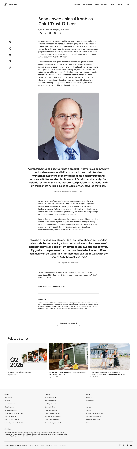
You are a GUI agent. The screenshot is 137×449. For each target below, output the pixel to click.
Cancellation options (10, 410)
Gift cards (88, 410)
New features (89, 401)
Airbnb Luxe (89, 423)
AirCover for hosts (50, 401)
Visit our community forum (53, 416)
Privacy (31, 445)
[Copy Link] (60, 33)
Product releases (101, 4)
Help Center (8, 397)
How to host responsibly (52, 420)
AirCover (7, 401)
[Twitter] (119, 445)
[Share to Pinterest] (55, 33)
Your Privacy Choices (60, 445)
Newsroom (13, 4)
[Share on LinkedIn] (50, 33)
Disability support (9, 407)
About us (77, 4)
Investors (88, 407)
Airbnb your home (50, 397)
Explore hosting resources (52, 413)
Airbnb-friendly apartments (53, 423)
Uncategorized (64, 30)
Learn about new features (93, 416)
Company (56, 30)
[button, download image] (94, 97)
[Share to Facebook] (40, 33)
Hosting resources (50, 404)
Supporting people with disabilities (14, 423)
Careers (87, 404)
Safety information (10, 416)
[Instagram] (123, 445)
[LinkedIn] (127, 445)
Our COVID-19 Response (11, 420)
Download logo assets (67, 323)
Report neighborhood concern (13, 413)
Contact (112, 4)
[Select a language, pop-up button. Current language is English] (120, 4)
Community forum (50, 407)
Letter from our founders (92, 420)
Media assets (87, 4)
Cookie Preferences (46, 445)
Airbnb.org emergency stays (94, 413)
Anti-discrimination (10, 404)
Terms (37, 445)
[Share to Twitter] (45, 33)
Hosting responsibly (51, 410)
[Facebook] (131, 445)
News (63, 286)
